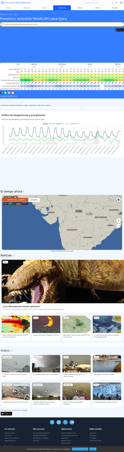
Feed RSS (36, 440)
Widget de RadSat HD (40, 435)
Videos (5, 350)
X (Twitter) (93, 438)
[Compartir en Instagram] (9, 93)
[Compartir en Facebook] (1, 93)
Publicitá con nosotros (12, 438)
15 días (44, 8)
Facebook (93, 433)
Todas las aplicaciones (68, 433)
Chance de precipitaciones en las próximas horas (21, 24)
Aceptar (92, 449)
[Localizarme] (116, 2)
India (10, 14)
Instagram (93, 435)
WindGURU (62, 8)
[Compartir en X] (5, 93)
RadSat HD (64, 438)
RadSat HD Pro (66, 440)
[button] (119, 221)
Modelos (115, 8)
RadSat (79, 8)
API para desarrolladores (41, 433)
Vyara (16, 14)
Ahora (9, 8)
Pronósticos (3, 14)
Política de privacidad (80, 449)
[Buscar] (113, 2)
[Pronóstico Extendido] (15, 2)
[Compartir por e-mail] (13, 93)
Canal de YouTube (95, 440)
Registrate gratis (10, 440)
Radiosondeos (66, 443)
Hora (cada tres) (14, 69)
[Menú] (121, 2)
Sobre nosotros (10, 433)
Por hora (26, 8)
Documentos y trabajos (40, 438)
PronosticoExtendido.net (69, 435)
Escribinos (8, 435)
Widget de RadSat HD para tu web (62, 251)
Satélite (97, 8)
